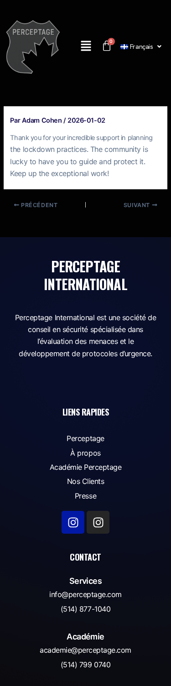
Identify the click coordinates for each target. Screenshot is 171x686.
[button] (86, 46)
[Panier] (106, 46)
